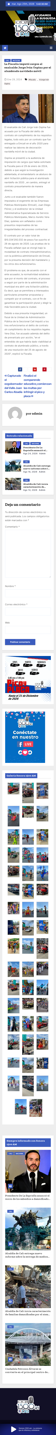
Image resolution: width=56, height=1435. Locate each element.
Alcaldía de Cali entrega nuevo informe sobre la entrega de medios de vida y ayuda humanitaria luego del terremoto (26, 1258)
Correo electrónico (16, 604)
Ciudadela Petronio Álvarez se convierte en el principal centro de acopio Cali (26, 1372)
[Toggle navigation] (51, 47)
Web (7, 622)
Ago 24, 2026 (30, 453)
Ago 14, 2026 (30, 490)
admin (37, 413)
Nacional (35, 443)
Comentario (12, 526)
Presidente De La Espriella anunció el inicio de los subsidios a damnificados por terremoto (27, 1199)
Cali (7, 60)
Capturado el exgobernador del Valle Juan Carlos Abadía (13, 384)
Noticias (16, 60)
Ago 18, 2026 (30, 471)
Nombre (10, 586)
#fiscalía (32, 80)
